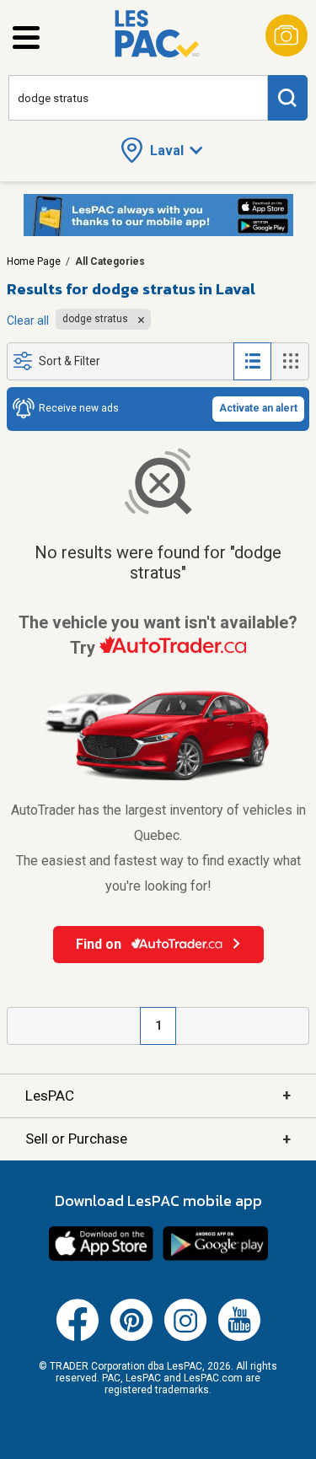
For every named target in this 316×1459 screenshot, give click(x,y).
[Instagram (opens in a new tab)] (185, 1337)
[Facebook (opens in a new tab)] (77, 1337)
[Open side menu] (26, 37)
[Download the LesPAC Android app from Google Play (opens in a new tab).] (216, 1258)
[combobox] (138, 98)
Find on (100, 944)
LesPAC (158, 1095)
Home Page (34, 261)
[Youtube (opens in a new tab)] (239, 1337)
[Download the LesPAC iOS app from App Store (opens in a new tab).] (101, 1258)
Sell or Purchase (158, 1139)
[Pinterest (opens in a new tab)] (131, 1337)
